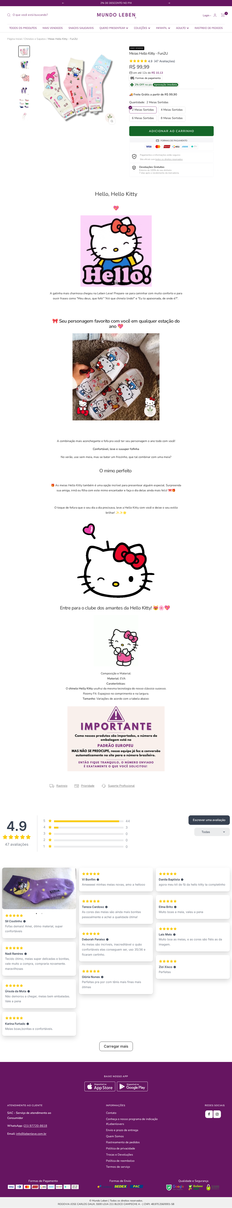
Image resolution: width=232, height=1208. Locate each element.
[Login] (215, 15)
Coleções (140, 28)
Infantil (161, 28)
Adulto (181, 28)
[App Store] (100, 1090)
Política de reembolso (120, 1161)
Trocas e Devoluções (119, 1155)
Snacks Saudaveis (81, 28)
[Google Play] (132, 1090)
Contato (111, 1113)
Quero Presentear (112, 28)
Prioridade (87, 786)
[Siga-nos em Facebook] (209, 1114)
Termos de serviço (118, 1167)
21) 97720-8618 (35, 1126)
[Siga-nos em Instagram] (217, 1114)
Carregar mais (116, 1046)
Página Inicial (14, 39)
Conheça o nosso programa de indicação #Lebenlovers (132, 1121)
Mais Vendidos (53, 28)
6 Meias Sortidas (143, 118)
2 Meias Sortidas (143, 110)
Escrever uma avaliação (209, 820)
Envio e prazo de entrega (122, 1130)
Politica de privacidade (120, 1148)
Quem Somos (115, 1136)
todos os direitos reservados (169, 159)
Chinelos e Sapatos (35, 39)
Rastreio (61, 786)
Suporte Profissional (121, 786)
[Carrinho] (223, 15)
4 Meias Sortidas (172, 110)
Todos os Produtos (23, 28)
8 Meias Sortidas (172, 118)
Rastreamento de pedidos (123, 1142)
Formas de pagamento (148, 78)
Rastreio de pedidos (209, 28)
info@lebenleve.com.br (31, 1134)
